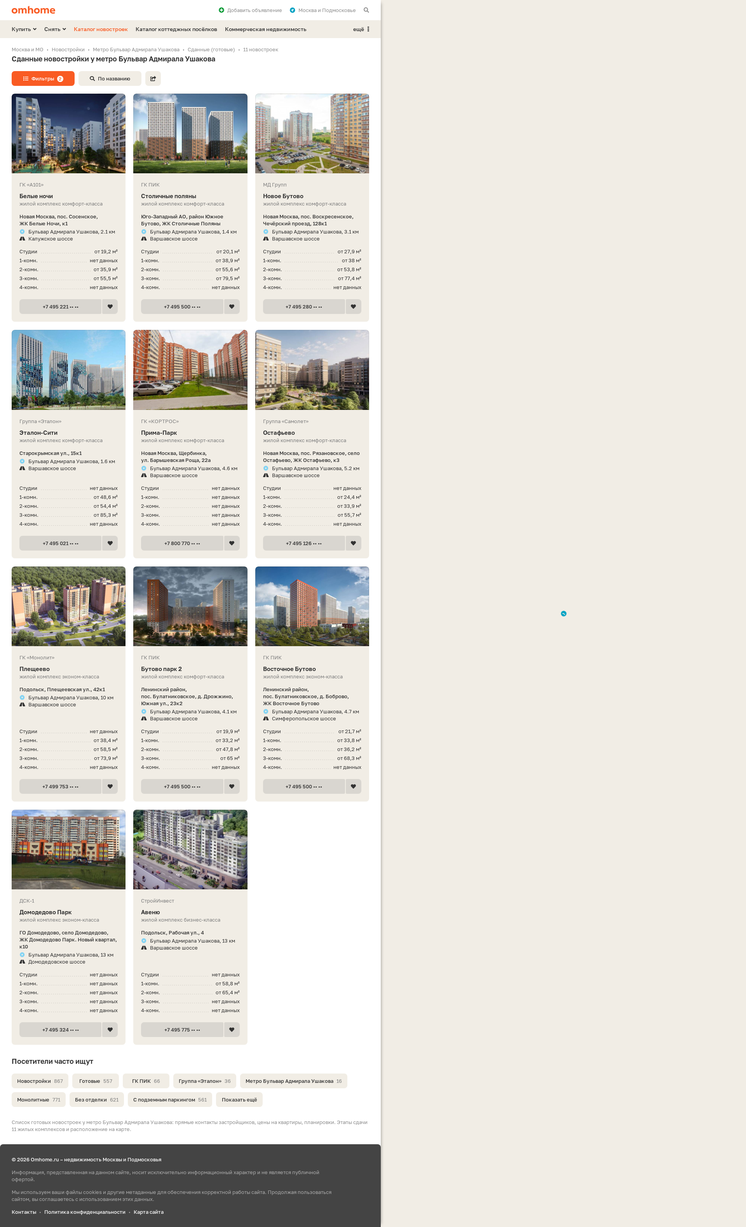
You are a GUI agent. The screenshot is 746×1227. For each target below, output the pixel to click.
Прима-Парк (159, 432)
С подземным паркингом (170, 1099)
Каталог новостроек (101, 29)
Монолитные (38, 1099)
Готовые (95, 1081)
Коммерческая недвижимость (266, 29)
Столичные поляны (168, 195)
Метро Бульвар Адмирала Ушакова (294, 1081)
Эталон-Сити (38, 432)
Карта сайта (149, 1212)
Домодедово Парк (45, 911)
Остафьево (279, 432)
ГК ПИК (146, 1081)
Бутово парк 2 (161, 668)
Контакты (24, 1212)
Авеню (150, 911)
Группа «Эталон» (205, 1081)
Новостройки (40, 1081)
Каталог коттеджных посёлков (176, 29)
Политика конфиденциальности (84, 1212)
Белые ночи (36, 195)
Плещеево (34, 668)
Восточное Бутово (289, 668)
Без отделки (97, 1099)
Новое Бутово (283, 195)
